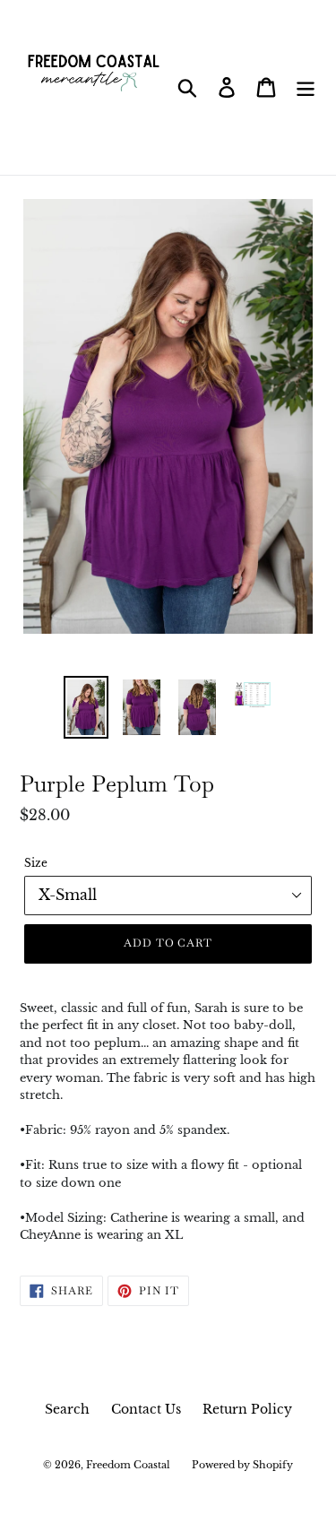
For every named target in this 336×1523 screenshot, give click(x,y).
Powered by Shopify (242, 1464)
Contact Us (146, 1409)
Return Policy (247, 1409)
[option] (86, 707)
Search (67, 1409)
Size (35, 863)
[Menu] (305, 87)
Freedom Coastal (128, 1464)
